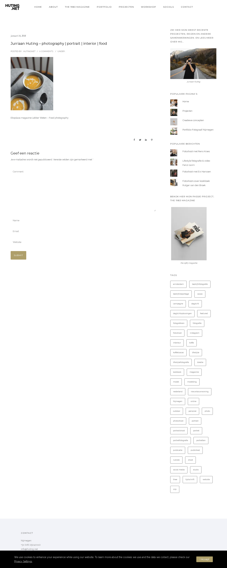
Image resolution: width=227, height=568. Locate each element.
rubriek (176, 460)
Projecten (126, 7)
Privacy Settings (23, 561)
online (193, 401)
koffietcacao (178, 352)
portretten (201, 440)
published (195, 450)
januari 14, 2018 (18, 35)
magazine (194, 372)
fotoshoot (177, 333)
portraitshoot (179, 431)
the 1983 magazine (77, 7)
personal (192, 411)
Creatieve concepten (193, 120)
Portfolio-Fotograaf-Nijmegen (198, 129)
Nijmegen (177, 401)
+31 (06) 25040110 (31, 544)
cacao (200, 294)
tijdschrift (190, 479)
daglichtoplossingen (182, 313)
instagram (194, 333)
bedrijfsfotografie (200, 284)
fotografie (197, 323)
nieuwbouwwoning (200, 391)
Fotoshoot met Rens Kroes (196, 151)
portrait (195, 421)
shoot (190, 460)
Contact (187, 7)
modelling (192, 382)
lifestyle (195, 352)
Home (38, 7)
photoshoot (178, 421)
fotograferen (178, 323)
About (53, 7)
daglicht (195, 304)
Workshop (148, 7)
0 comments (46, 51)
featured (204, 313)
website (206, 479)
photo (207, 411)
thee (175, 479)
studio (196, 470)
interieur (177, 343)
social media (179, 470)
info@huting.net (29, 549)
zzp (174, 489)
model (176, 382)
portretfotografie (180, 440)
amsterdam (178, 284)
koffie (191, 343)
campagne (178, 304)
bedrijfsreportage (181, 294)
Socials (168, 7)
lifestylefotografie (181, 362)
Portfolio (104, 7)
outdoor (176, 411)
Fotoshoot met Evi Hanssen (196, 171)
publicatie (177, 450)
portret (196, 431)
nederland (177, 391)
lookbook (177, 372)
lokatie (200, 362)
